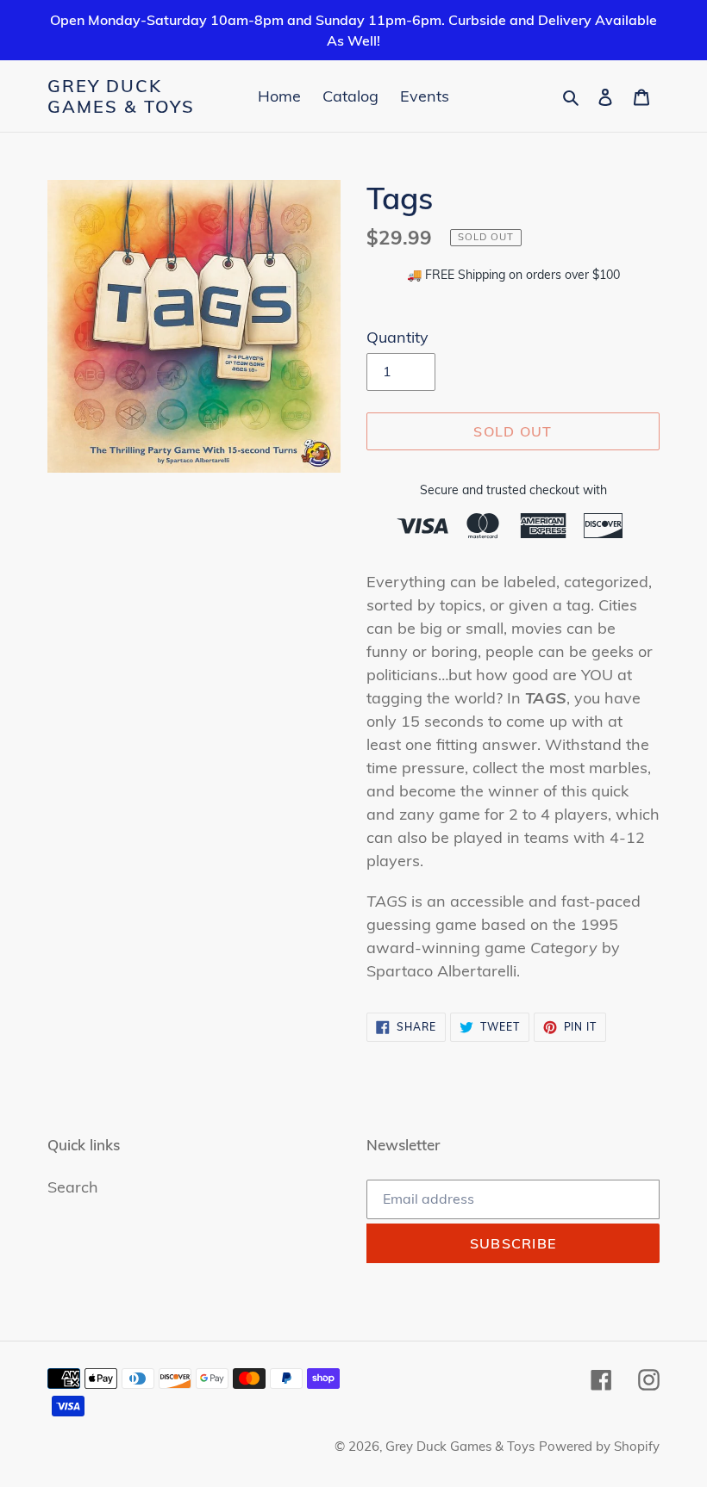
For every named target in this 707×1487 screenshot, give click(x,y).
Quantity (397, 337)
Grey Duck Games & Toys (121, 96)
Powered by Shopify (599, 1446)
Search (72, 1187)
